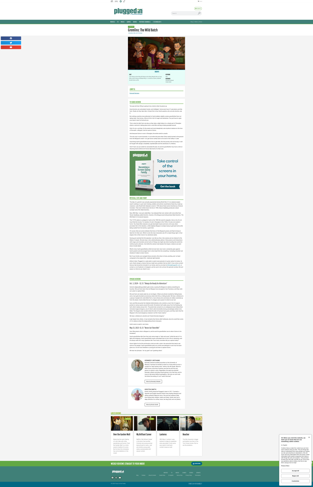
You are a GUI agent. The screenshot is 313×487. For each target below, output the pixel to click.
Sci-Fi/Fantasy (139, 33)
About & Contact (152, 475)
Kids (134, 33)
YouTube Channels (145, 22)
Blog (137, 475)
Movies (112, 22)
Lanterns (163, 434)
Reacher (186, 434)
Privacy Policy (189, 475)
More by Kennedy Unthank (153, 381)
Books (135, 22)
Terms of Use (179, 475)
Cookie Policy (162, 475)
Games (129, 22)
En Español (170, 475)
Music (123, 22)
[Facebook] (112, 477)
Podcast (143, 475)
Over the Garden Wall (121, 434)
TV (118, 22)
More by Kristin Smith (152, 404)
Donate (198, 472)
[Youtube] (119, 477)
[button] (11, 38)
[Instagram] (116, 477)
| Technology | (157, 22)
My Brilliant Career (143, 434)
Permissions (198, 475)
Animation (130, 33)
